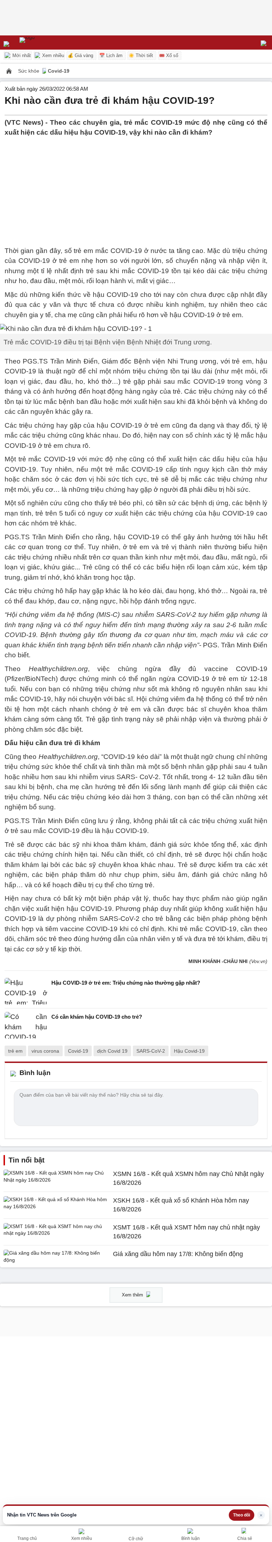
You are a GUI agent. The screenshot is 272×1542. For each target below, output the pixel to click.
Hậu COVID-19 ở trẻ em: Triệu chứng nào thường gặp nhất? (125, 983)
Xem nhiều (52, 55)
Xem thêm (133, 1295)
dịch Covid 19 (112, 1051)
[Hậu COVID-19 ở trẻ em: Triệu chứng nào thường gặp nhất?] (26, 991)
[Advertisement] (136, 187)
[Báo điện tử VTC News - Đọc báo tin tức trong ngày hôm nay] (43, 42)
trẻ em (15, 1051)
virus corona (45, 1051)
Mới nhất (21, 55)
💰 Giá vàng (80, 55)
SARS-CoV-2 (150, 1051)
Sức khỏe (29, 71)
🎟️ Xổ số (168, 55)
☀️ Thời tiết (141, 55)
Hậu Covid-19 (189, 1051)
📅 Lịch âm (111, 55)
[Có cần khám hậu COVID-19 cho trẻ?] (26, 1025)
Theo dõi (241, 1515)
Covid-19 (58, 71)
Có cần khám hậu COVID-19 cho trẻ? (96, 1017)
